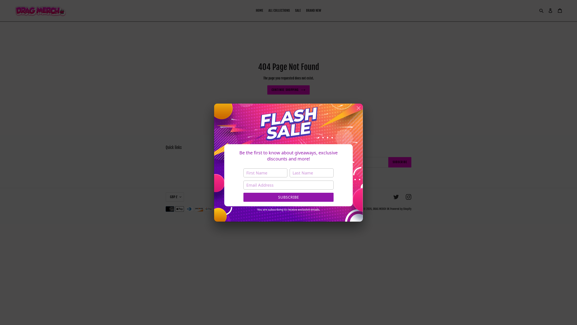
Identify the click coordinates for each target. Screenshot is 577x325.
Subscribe (288, 197)
